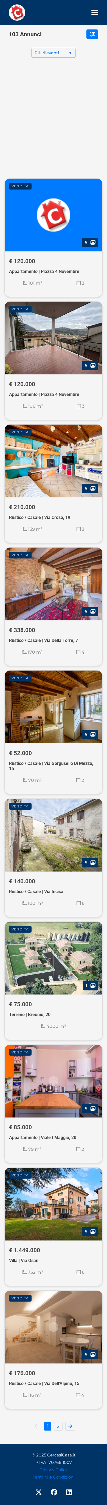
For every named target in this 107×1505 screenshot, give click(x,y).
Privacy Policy (53, 1469)
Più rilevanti (53, 52)
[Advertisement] (53, 122)
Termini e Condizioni (54, 1477)
